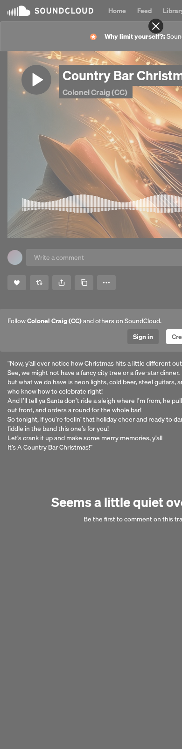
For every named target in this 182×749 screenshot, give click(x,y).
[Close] (155, 26)
